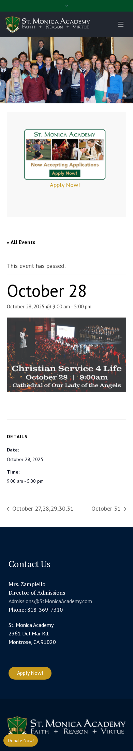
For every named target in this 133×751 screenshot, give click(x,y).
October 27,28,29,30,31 (42, 508)
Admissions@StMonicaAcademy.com (50, 601)
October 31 (106, 508)
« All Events (21, 242)
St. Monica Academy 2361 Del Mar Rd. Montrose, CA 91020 (32, 633)
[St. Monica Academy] (47, 24)
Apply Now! (65, 185)
